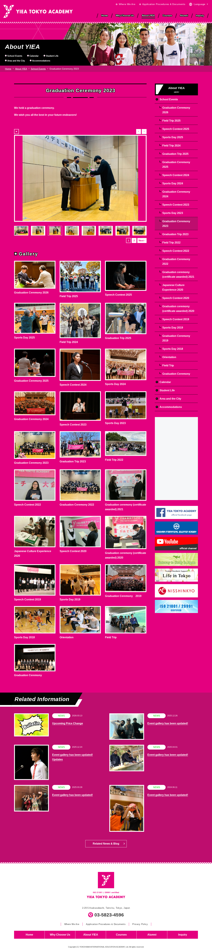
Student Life (52, 56)
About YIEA (21, 68)
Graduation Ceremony (28, 675)
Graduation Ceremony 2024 (31, 419)
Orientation (67, 637)
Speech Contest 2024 (73, 384)
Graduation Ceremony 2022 (77, 504)
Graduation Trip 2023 (73, 461)
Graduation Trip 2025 (118, 338)
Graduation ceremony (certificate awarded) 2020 (178, 308)
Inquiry (182, 934)
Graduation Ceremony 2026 (31, 292)
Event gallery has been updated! (167, 723)
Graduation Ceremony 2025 (31, 380)
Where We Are (127, 4)
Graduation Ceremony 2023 (31, 462)
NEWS (61, 715)
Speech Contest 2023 (73, 424)
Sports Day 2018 (24, 637)
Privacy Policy (140, 924)
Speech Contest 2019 (27, 599)
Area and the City (16, 61)
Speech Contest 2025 (118, 294)
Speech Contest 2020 (73, 551)
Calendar (34, 56)
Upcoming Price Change (67, 723)
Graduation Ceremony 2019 (123, 596)
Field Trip (111, 637)
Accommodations (41, 61)
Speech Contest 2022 (27, 504)
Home (8, 68)
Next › (142, 240)
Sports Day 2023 (115, 423)
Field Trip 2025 (69, 296)
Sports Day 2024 (115, 384)
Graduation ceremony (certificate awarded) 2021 (178, 274)
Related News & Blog (106, 843)
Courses (121, 934)
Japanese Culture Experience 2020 (173, 287)
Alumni (151, 934)
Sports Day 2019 (70, 599)
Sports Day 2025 (24, 337)
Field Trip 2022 (114, 459)
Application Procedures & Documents (163, 4)
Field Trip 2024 (69, 342)
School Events (14, 56)
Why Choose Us (60, 934)
